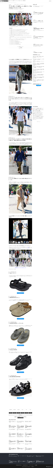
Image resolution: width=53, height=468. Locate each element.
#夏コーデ (34, 110)
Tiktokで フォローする (26, 412)
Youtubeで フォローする (22, 412)
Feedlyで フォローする (30, 412)
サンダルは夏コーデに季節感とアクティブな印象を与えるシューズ (16, 34)
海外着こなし (21, 9)
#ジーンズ (40, 111)
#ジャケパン (39, 118)
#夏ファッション (41, 108)
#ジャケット (40, 115)
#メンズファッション (35, 108)
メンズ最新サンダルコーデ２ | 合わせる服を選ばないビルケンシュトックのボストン (18, 30)
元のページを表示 (20, 12)
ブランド (14, 0)
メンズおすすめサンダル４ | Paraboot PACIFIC (14, 43)
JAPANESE (32, 466)
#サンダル (38, 115)
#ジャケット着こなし (41, 117)
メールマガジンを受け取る (20, 417)
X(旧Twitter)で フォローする (11, 412)
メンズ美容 (13, 0)
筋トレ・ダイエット (20, 0)
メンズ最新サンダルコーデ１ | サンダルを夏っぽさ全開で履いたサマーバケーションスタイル (19, 29)
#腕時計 (34, 113)
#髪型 (39, 110)
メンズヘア (18, 0)
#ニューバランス (34, 119)
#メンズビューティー (35, 112)
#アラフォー (41, 118)
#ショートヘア (34, 116)
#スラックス (41, 114)
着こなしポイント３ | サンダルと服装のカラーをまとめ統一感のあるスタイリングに (18, 38)
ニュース (16, 0)
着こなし (9, 0)
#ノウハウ (40, 112)
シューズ (5, 2)
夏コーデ (16, 9)
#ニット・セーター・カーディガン (36, 114)
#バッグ (41, 113)
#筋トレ (38, 112)
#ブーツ (43, 116)
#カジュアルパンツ (35, 115)
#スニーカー (34, 109)
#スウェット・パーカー (35, 118)
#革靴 (36, 109)
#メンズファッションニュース (38, 113)
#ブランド (42, 112)
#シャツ (36, 110)
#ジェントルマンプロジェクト (36, 117)
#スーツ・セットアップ (35, 111)
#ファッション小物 (40, 116)
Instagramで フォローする (18, 412)
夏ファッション (18, 9)
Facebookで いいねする (15, 412)
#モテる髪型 (37, 116)
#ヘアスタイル (38, 109)
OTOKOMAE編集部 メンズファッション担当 (14, 8)
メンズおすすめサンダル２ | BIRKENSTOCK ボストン (15, 41)
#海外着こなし (38, 108)
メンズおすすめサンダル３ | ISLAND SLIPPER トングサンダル (16, 42)
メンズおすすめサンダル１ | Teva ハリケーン (14, 40)
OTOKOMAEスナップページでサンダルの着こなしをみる (20, 267)
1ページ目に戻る (20, 47)
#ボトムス (38, 110)
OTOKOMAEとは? (24, 0)
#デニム (38, 111)
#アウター (43, 109)
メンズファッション (2, 2)
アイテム (11, 0)
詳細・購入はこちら (20, 318)
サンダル (10, 9)
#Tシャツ (41, 109)
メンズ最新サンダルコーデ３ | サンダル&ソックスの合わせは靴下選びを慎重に (17, 31)
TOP (0, 2)
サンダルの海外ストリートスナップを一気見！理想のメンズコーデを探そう (17, 39)
